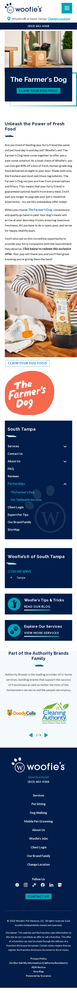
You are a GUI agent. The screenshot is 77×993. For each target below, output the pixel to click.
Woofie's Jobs (38, 838)
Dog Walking (38, 812)
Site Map (38, 971)
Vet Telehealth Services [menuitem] (26, 499)
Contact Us (38, 896)
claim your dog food (38, 90)
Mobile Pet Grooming (38, 821)
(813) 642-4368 (38, 26)
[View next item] (46, 735)
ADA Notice (38, 967)
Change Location (38, 864)
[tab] (65, 446)
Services (38, 795)
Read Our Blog (37, 606)
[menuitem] (34, 446)
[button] (7, 985)
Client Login (39, 847)
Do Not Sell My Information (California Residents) (38, 962)
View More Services (41, 632)
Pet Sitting (39, 804)
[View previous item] (31, 735)
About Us (38, 830)
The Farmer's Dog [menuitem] (23, 492)
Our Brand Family (38, 856)
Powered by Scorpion (38, 975)
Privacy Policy (38, 958)
